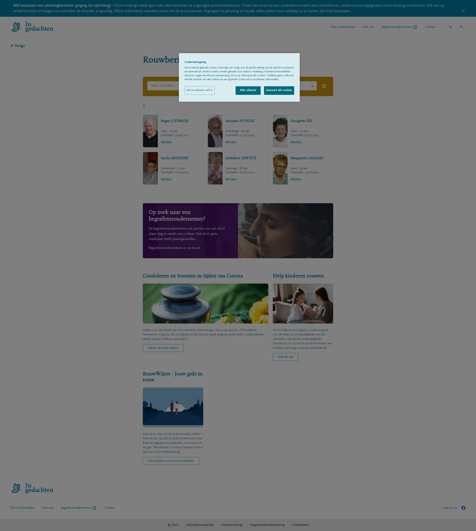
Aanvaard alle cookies (279, 90)
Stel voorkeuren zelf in (199, 90)
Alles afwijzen (248, 90)
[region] (239, 77)
